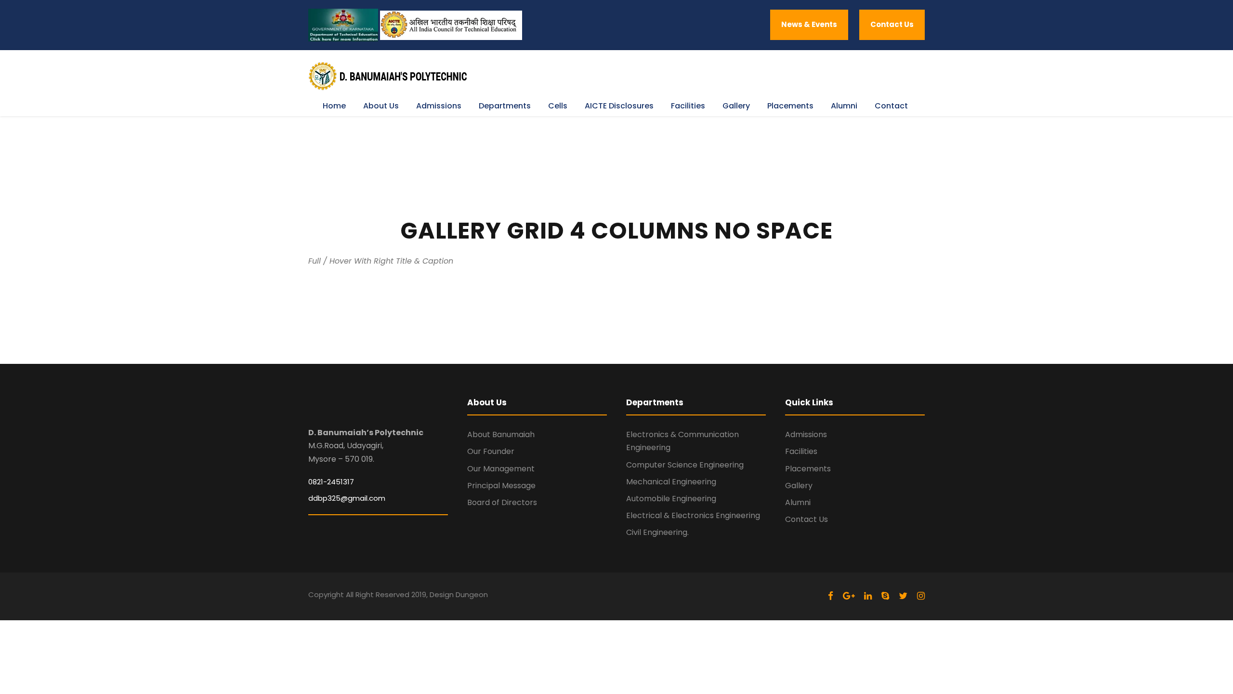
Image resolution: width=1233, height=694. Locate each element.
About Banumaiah (501, 434)
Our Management (501, 468)
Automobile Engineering (671, 498)
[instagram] (921, 595)
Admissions (438, 105)
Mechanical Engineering (671, 481)
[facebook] (830, 595)
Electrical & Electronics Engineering (693, 515)
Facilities (688, 105)
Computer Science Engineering (685, 464)
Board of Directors (502, 502)
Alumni (844, 105)
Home (334, 105)
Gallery (736, 105)
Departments (505, 105)
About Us (381, 105)
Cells (557, 105)
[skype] (885, 595)
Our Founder (490, 451)
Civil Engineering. (657, 532)
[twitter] (903, 595)
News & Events (809, 24)
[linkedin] (868, 595)
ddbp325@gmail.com (346, 498)
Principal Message (501, 485)
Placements (790, 105)
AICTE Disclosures (619, 105)
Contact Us (892, 24)
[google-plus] (848, 595)
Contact (891, 105)
